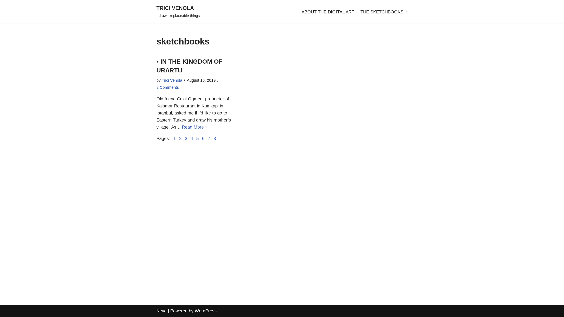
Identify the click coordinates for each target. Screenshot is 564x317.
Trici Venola (172, 80)
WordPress (206, 310)
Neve (161, 310)
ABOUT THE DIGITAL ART (328, 11)
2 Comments (167, 87)
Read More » (195, 127)
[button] (405, 12)
